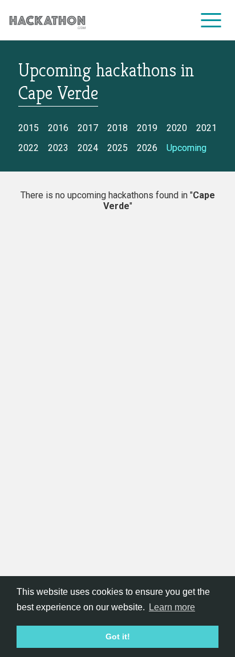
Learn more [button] (172, 607)
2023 (58, 147)
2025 (117, 147)
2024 (88, 147)
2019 (147, 128)
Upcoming (186, 147)
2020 (177, 128)
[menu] (211, 20)
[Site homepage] (47, 20)
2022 (28, 147)
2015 (28, 128)
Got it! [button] (118, 636)
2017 (88, 128)
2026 (147, 147)
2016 (58, 128)
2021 (206, 128)
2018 (117, 128)
